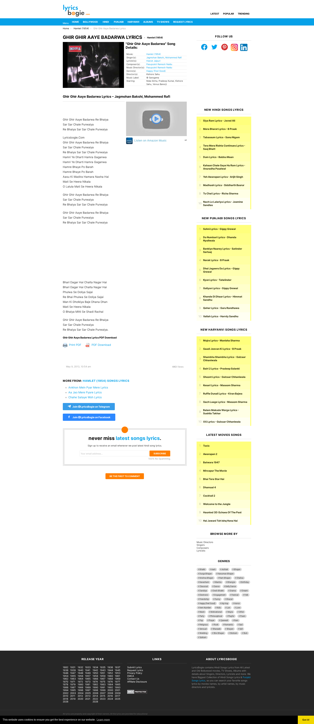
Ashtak (225, 569)
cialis (16, 649)
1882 (65, 667)
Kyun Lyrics (217, 279)
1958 (95, 676)
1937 (117, 667)
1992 (110, 687)
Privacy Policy (134, 673)
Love (238, 608)
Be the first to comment (125, 476)
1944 (110, 670)
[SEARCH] (249, 22)
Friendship (204, 599)
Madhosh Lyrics (223, 185)
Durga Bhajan (206, 574)
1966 (95, 678)
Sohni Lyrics (219, 228)
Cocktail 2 (209, 495)
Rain (236, 620)
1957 (87, 676)
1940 (80, 670)
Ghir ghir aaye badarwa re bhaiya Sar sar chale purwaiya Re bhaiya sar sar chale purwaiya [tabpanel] (86, 224)
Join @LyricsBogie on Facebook (91, 417)
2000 (110, 690)
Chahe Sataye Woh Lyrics (85, 397)
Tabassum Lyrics (221, 137)
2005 (88, 693)
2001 (117, 690)
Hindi (106, 21)
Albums (148, 21)
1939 (73, 670)
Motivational (216, 612)
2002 (65, 693)
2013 (87, 695)
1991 (102, 687)
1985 (117, 684)
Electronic (204, 595)
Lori (228, 608)
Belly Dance (231, 586)
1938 (65, 670)
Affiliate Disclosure (137, 681)
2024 (110, 698)
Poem (242, 616)
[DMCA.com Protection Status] (137, 692)
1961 (117, 676)
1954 (65, 676)
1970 (65, 681)
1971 (72, 681)
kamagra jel (58, 649)
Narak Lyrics (216, 260)
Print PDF (74, 344)
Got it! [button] (305, 719)
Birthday (245, 582)
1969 (117, 678)
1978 (65, 684)
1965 (88, 678)
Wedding (203, 633)
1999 (102, 690)
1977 (117, 681)
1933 (88, 667)
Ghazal (229, 599)
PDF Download (101, 344)
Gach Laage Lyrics (225, 401)
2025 (117, 698)
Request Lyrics (183, 21)
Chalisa (239, 578)
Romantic (228, 625)
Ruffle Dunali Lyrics (222, 393)
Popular (228, 13)
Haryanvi (133, 21)
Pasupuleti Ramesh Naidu (159, 64)
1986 (65, 687)
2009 (118, 693)
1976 (110, 681)
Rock (216, 625)
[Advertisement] (94, 254)
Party (202, 616)
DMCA (130, 676)
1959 (102, 676)
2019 (73, 698)
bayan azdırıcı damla (30, 649)
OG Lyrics (222, 421)
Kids (219, 608)
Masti (202, 612)
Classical (204, 586)
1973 (87, 681)
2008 (110, 693)
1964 (80, 678)
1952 (110, 673)
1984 (110, 684)
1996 (80, 690)
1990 (95, 687)
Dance (216, 586)
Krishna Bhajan (206, 578)
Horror (237, 603)
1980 (80, 684)
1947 (73, 673)
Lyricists (201, 550)
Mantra (218, 582)
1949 (88, 673)
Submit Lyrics (134, 667)
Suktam (203, 637)
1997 (87, 690)
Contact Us (133, 678)
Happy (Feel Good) (156, 71)
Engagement (220, 595)
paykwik (46, 649)
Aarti (213, 569)
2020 (80, 698)
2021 (87, 698)
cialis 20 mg (6, 649)
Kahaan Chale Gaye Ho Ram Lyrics (224, 167)
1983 (102, 684)
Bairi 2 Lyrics (221, 368)
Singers (201, 544)
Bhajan (237, 569)
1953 (117, 673)
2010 (65, 695)
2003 (73, 693)
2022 (95, 698)
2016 (110, 695)
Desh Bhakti (218, 591)
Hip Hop (224, 603)
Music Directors (205, 542)
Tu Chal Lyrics (220, 193)
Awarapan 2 (210, 454)
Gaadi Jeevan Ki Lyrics (222, 348)
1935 (102, 667)
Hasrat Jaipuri (153, 60)
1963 (73, 678)
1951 (102, 673)
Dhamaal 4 (209, 487)
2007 (102, 693)
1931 (72, 667)
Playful (231, 616)
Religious (204, 625)
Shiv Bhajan (218, 633)
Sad (241, 625)
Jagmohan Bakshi (155, 57)
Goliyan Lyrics (220, 288)
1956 (80, 676)
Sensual (203, 629)
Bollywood (90, 21)
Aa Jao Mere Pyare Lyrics (85, 392)
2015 (102, 695)
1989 (88, 687)
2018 (65, 698)
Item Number (205, 608)
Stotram (233, 633)
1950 (95, 673)
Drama (233, 591)
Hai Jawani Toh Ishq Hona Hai (220, 520)
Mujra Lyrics (221, 340)
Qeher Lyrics (221, 308)
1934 (95, 667)
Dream (245, 591)
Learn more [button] (103, 719)
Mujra (230, 612)
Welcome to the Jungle (216, 504)
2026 (65, 701)
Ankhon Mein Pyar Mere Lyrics (88, 387)
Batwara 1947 (211, 462)
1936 (110, 667)
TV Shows (163, 21)
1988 (80, 687)
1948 (80, 673)
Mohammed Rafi (173, 57)
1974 (95, 681)
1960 (110, 676)
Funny (217, 599)
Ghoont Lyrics (224, 376)
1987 (73, 687)
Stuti (245, 633)
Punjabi (119, 21)
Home (75, 21)
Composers (203, 547)
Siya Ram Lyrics (219, 120)
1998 (95, 690)
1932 (80, 667)
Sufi (241, 629)
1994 (65, 690)
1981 (87, 684)
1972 (80, 681)
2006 (95, 693)
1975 (102, 681)
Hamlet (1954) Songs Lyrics (106, 380)
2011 (72, 695)
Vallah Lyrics (220, 316)
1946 (65, 673)
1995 (73, 690)
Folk (246, 595)
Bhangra (231, 582)
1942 (95, 670)
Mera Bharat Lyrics (220, 129)
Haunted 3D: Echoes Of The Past (222, 512)
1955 (73, 676)
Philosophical (216, 616)
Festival (235, 595)
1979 (73, 684)
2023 (102, 698)
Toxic (206, 445)
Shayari (230, 629)
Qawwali (224, 620)
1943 (102, 670)
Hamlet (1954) (153, 54)
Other (241, 612)
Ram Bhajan (224, 578)
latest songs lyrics (138, 438)
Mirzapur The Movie (215, 470)
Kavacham (204, 582)
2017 (117, 695)
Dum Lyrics (218, 157)
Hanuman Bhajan (226, 574)
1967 (102, 678)
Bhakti (202, 569)
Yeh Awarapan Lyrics (223, 176)
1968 (110, 678)
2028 (95, 701)
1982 (95, 684)
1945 (117, 670)
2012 (80, 695)
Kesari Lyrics (221, 385)
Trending (244, 13)
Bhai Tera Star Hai (213, 479)
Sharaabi (217, 629)
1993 (117, 687)
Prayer (211, 620)
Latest (214, 13)
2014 (95, 695)
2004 (80, 693)
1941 (87, 670)
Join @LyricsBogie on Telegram (91, 406)
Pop (201, 620)
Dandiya (203, 591)
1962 (65, 678)
